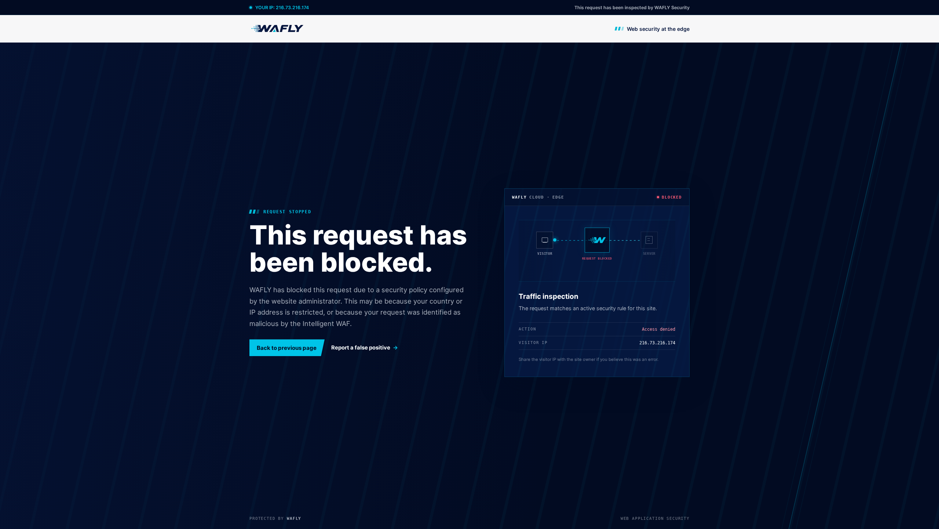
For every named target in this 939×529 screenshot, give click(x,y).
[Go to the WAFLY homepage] (277, 28)
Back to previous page (287, 347)
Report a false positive (360, 347)
